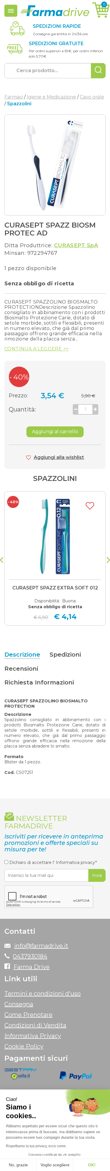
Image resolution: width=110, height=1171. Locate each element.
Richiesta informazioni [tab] (39, 682)
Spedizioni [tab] (65, 654)
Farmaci (13, 97)
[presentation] (1, 560)
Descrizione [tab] (22, 654)
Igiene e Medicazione (51, 97)
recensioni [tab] (21, 668)
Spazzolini (55, 478)
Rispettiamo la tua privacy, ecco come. (36, 1146)
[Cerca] (98, 70)
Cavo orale (92, 97)
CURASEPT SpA (76, 245)
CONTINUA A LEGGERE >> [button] (36, 349)
